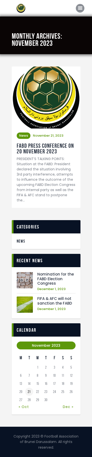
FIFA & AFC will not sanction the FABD (54, 301)
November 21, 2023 (48, 135)
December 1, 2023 (51, 289)
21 (29, 392)
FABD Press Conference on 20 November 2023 (45, 148)
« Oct (24, 406)
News (23, 135)
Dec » (68, 406)
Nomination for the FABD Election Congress (55, 279)
